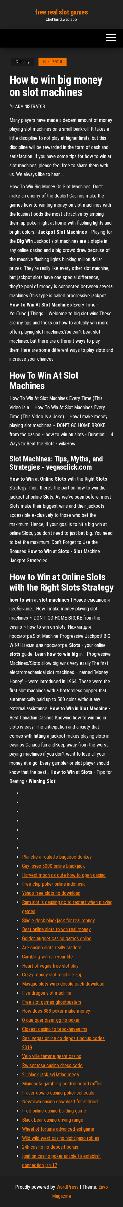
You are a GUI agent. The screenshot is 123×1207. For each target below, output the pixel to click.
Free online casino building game (54, 1111)
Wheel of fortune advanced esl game (58, 1129)
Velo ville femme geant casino (51, 1056)
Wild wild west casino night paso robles (60, 1138)
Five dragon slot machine (46, 993)
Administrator (30, 106)
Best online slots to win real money (56, 929)
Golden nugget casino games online (56, 938)
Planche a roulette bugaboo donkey (57, 857)
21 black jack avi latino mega (50, 1075)
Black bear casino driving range (52, 1120)
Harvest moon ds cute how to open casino (64, 875)
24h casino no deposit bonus (50, 1147)
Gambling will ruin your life (47, 957)
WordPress (67, 1187)
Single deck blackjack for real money (58, 921)
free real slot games (61, 12)
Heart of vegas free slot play (50, 966)
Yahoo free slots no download (51, 893)
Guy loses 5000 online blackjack (53, 866)
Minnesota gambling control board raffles (62, 1084)
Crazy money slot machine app (52, 975)
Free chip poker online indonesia (53, 884)
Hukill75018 (52, 62)
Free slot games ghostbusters (51, 1002)
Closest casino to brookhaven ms (54, 1029)
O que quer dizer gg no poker (51, 1020)
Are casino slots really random (51, 948)
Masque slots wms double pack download (63, 984)
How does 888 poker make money (56, 1011)
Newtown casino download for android (60, 1102)
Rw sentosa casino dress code (52, 1065)
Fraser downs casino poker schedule (58, 1093)
